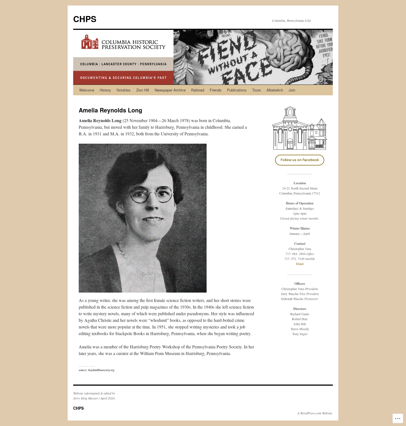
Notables (124, 90)
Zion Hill (142, 90)
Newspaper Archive (170, 90)
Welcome (86, 90)
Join (292, 90)
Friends (216, 90)
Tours (256, 90)
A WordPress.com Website (314, 413)
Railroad (197, 90)
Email (300, 263)
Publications (237, 90)
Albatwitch (275, 90)
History (105, 90)
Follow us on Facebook (300, 159)
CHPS (84, 19)
